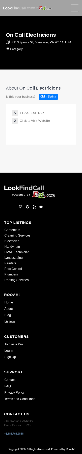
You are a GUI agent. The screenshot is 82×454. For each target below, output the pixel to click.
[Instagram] (21, 207)
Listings (9, 321)
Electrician (11, 241)
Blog (7, 315)
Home (8, 302)
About (8, 308)
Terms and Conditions (19, 399)
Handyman (12, 246)
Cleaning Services (17, 235)
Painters (10, 263)
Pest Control (13, 268)
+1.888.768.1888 (14, 433)
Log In (8, 350)
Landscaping (13, 257)
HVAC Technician (16, 252)
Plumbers (11, 274)
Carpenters (12, 230)
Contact (9, 380)
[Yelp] (34, 207)
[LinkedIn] (14, 207)
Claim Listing (48, 96)
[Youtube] (41, 207)
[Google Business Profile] (27, 207)
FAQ (7, 386)
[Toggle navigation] (75, 8)
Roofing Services (16, 280)
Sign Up (10, 357)
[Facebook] (7, 207)
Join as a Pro (13, 344)
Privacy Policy (14, 392)
